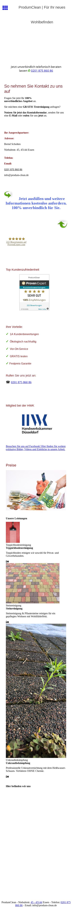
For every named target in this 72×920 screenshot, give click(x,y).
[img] (36, 46)
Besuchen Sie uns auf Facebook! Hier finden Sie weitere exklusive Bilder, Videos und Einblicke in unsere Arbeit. (36, 448)
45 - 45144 (36, 902)
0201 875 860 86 (42, 70)
